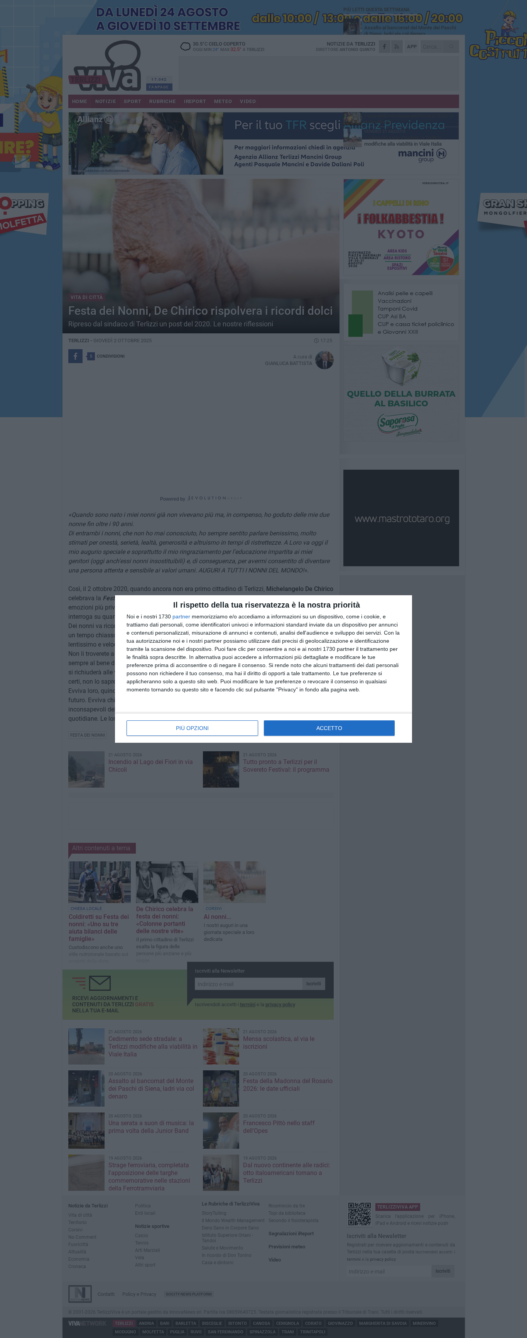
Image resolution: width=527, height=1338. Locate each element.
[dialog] (263, 669)
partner (181, 616)
